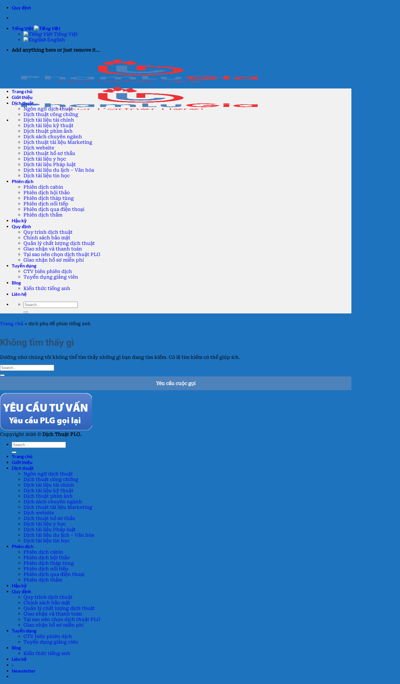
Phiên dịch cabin (43, 187)
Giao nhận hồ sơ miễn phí (53, 260)
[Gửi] (25, 312)
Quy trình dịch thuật (48, 232)
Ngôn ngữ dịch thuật (48, 109)
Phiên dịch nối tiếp (45, 204)
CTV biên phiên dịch (47, 271)
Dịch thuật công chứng (50, 114)
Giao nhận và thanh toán (52, 249)
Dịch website (38, 148)
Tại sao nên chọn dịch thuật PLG (61, 254)
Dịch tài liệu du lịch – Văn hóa (58, 170)
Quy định (21, 7)
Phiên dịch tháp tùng (48, 198)
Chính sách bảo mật (46, 237)
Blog (16, 282)
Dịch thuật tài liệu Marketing (57, 142)
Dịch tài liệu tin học (46, 175)
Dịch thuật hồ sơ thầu (49, 153)
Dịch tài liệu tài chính (48, 120)
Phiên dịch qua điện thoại (53, 209)
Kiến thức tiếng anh (46, 288)
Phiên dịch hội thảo (46, 192)
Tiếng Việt (23, 28)
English (55, 39)
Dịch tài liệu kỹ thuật (48, 125)
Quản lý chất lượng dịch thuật (59, 243)
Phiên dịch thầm (42, 215)
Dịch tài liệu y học (44, 159)
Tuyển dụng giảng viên (50, 277)
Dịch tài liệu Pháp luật (49, 164)
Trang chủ (11, 323)
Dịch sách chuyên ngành (52, 136)
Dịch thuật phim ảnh (48, 131)
